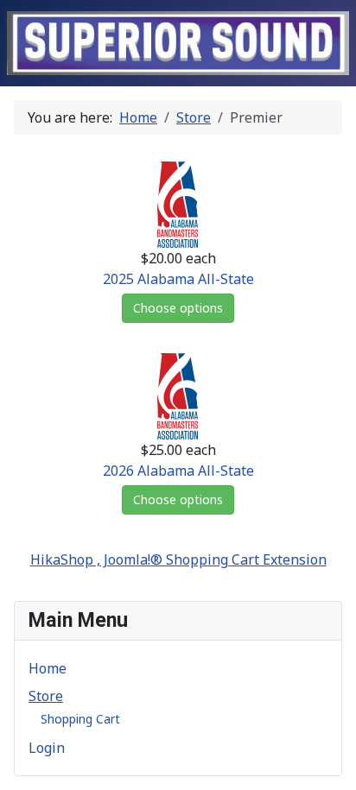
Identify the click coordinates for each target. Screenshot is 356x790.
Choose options (178, 308)
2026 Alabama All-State (178, 470)
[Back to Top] (334, 768)
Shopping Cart (80, 719)
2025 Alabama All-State (178, 278)
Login (47, 747)
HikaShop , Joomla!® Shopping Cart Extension (178, 559)
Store (46, 695)
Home (48, 668)
